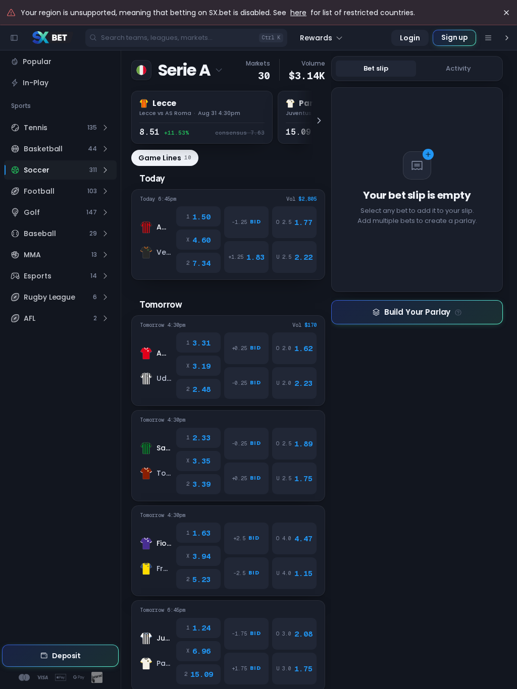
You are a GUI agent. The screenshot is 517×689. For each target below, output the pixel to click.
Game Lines (164, 158)
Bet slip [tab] (376, 68)
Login (410, 38)
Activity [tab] (458, 68)
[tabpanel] (420, 385)
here (298, 13)
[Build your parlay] (417, 312)
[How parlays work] (458, 312)
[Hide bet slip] (506, 38)
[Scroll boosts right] (316, 120)
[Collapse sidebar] (14, 38)
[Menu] (488, 38)
